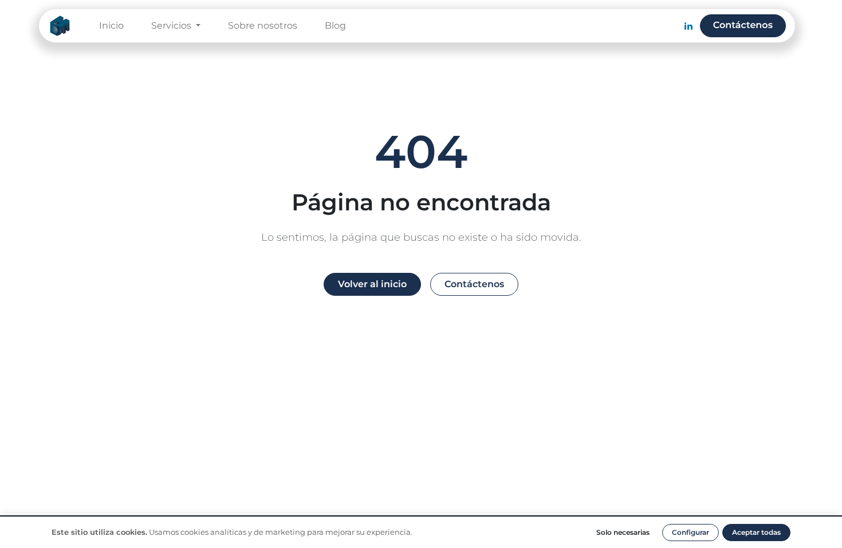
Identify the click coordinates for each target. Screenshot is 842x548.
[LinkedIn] (688, 26)
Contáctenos (743, 25)
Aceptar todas (756, 532)
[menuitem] (111, 25)
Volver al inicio (372, 284)
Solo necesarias (623, 532)
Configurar (690, 532)
